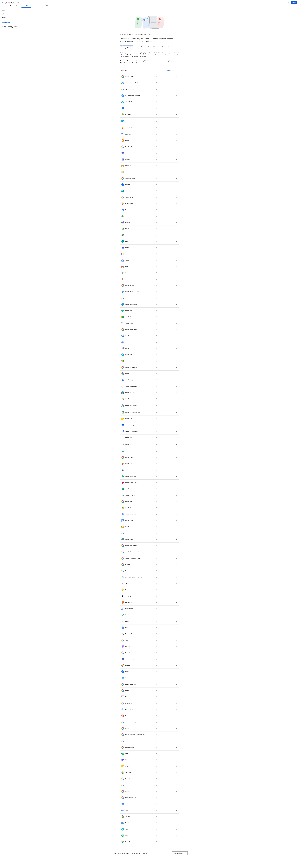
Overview (4, 6)
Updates (4, 14)
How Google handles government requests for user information (10, 27)
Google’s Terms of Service (126, 45)
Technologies (38, 6)
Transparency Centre (141, 853)
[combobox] (180, 853)
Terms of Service (26, 6)
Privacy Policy (14, 6)
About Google (121, 853)
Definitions (4, 17)
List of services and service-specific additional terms (11, 21)
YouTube (123, 54)
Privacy (128, 853)
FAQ (46, 6)
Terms (3, 10)
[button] (288, 2)
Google (114, 853)
